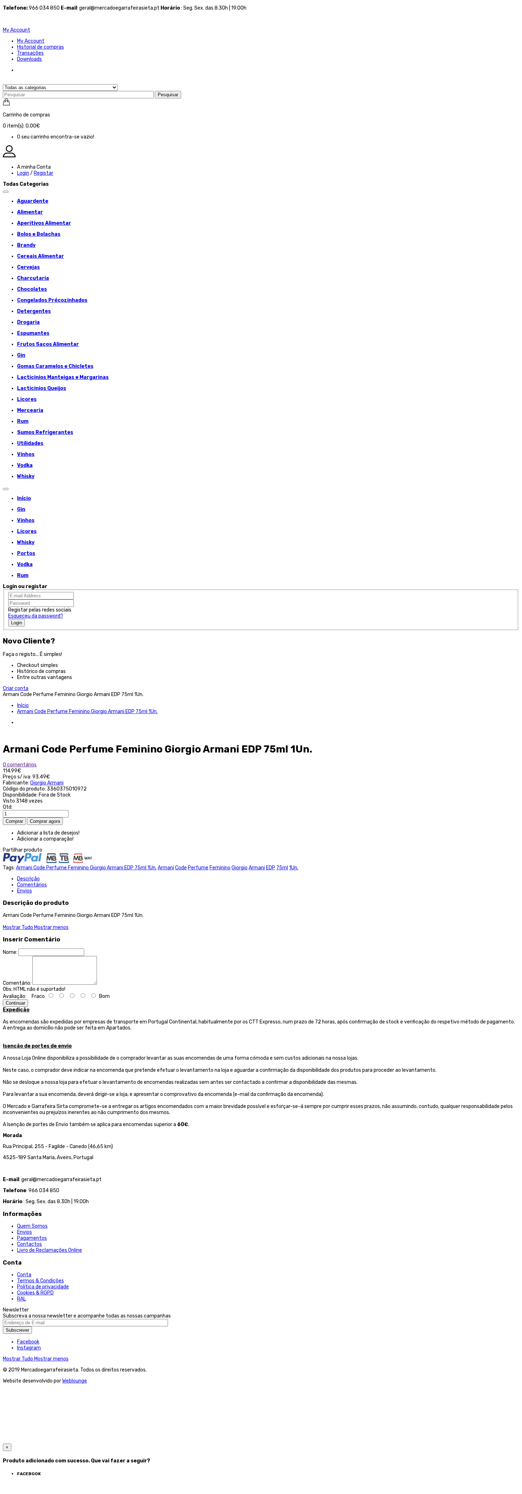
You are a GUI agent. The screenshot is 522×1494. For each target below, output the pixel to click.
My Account (30, 41)
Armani (166, 868)
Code (181, 868)
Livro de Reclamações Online (49, 1250)
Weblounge (74, 1381)
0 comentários (20, 765)
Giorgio (240, 868)
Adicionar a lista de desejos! (48, 833)
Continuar (15, 1003)
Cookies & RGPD (35, 1293)
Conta (24, 1275)
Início (23, 705)
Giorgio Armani (47, 783)
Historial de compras (40, 47)
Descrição (28, 879)
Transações (30, 53)
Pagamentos (32, 1238)
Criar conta (15, 688)
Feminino (220, 868)
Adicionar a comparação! (45, 839)
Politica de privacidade (43, 1287)
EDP (270, 868)
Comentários (32, 885)
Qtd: (7, 807)
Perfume (198, 868)
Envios (24, 891)
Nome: (10, 952)
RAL (21, 1299)
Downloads (29, 59)
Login (23, 173)
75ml (282, 868)
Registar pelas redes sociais (39, 610)
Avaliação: (14, 996)
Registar (43, 173)
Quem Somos (32, 1226)
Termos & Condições (40, 1281)
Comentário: (17, 983)
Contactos (29, 1244)
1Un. (293, 868)
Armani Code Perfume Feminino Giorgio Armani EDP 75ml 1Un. (87, 711)
